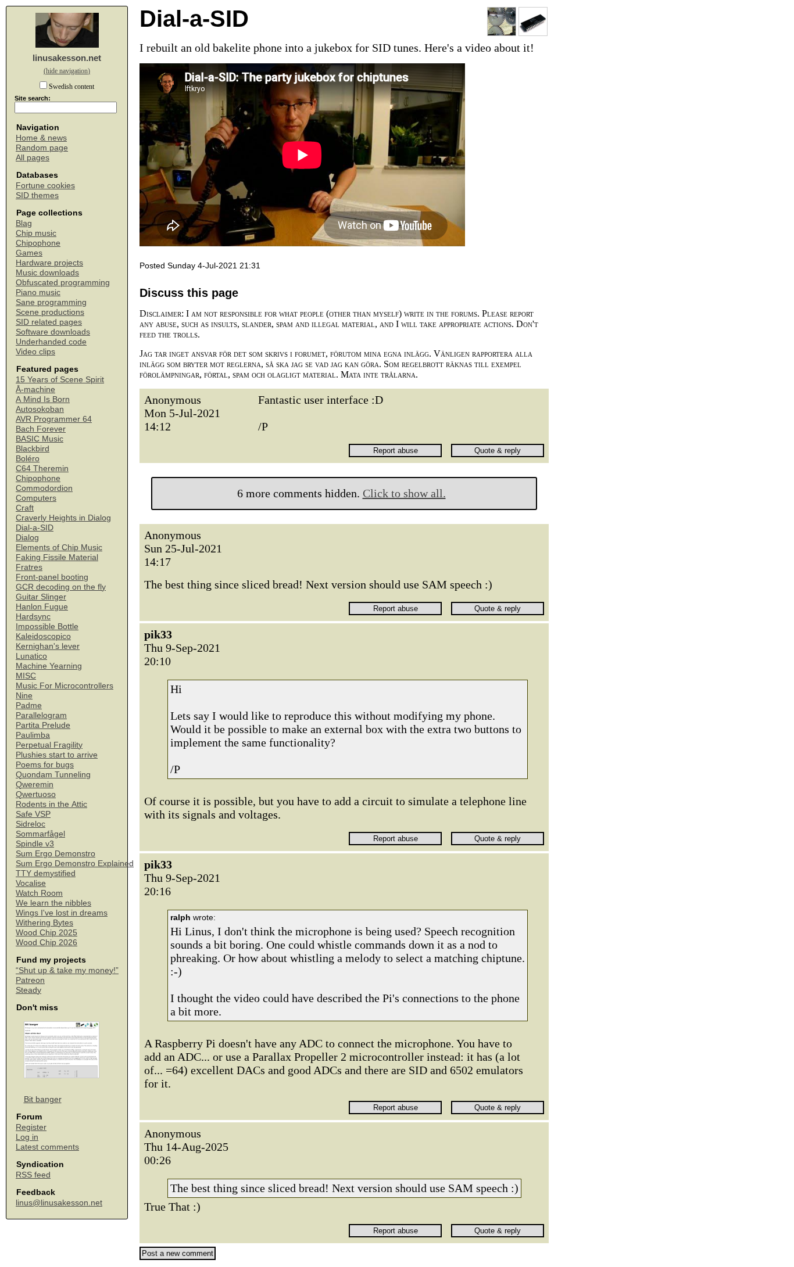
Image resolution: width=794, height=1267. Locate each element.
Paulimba (33, 735)
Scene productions (50, 312)
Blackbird (32, 448)
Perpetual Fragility (49, 745)
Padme (29, 705)
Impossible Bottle (47, 626)
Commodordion (44, 488)
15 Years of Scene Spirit (60, 379)
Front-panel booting (52, 577)
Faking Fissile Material (57, 557)
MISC (26, 676)
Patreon (30, 980)
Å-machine (35, 389)
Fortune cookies (45, 185)
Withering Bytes (44, 922)
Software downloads (53, 332)
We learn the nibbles (53, 903)
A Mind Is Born (43, 399)
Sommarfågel (40, 834)
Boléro (28, 458)
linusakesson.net (67, 58)
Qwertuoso (36, 794)
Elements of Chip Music (59, 547)
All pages (32, 157)
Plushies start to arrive (57, 755)
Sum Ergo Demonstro (55, 853)
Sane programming (51, 302)
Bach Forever (41, 429)
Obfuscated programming (63, 282)
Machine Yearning (49, 666)
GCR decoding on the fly (61, 587)
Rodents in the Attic (51, 804)
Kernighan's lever (48, 646)
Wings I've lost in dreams (62, 913)
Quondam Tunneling (53, 774)
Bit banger (43, 1099)
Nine (24, 695)
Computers (36, 498)
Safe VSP (33, 814)
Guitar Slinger (41, 597)
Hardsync (33, 616)
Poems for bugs (45, 764)
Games (29, 253)
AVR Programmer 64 (54, 419)
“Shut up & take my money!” (67, 970)
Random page (42, 147)
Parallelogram (41, 715)
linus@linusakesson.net (59, 1202)
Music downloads (47, 272)
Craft (25, 508)
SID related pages (49, 322)
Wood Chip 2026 (46, 942)
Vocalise (31, 883)
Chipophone (38, 243)
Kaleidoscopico (43, 636)
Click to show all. (404, 493)
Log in (27, 1137)
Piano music (38, 292)
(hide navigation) (67, 71)
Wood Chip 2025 (46, 932)
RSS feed (33, 1175)
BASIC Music (39, 439)
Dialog (27, 537)
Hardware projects (49, 263)
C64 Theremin (42, 468)
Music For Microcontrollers (64, 685)
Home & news (41, 138)
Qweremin (34, 784)
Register (31, 1127)
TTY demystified (46, 873)
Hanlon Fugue (42, 606)
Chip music (36, 233)
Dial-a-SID (34, 527)
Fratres (29, 567)
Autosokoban (40, 409)
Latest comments (47, 1147)
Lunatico (31, 656)
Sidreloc (30, 824)
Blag (24, 223)
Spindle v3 (35, 843)
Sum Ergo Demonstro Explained (75, 863)
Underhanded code (51, 342)
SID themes (37, 195)
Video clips (35, 351)
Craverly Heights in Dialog (63, 518)
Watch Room (39, 893)
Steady (28, 990)
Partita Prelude (43, 725)
